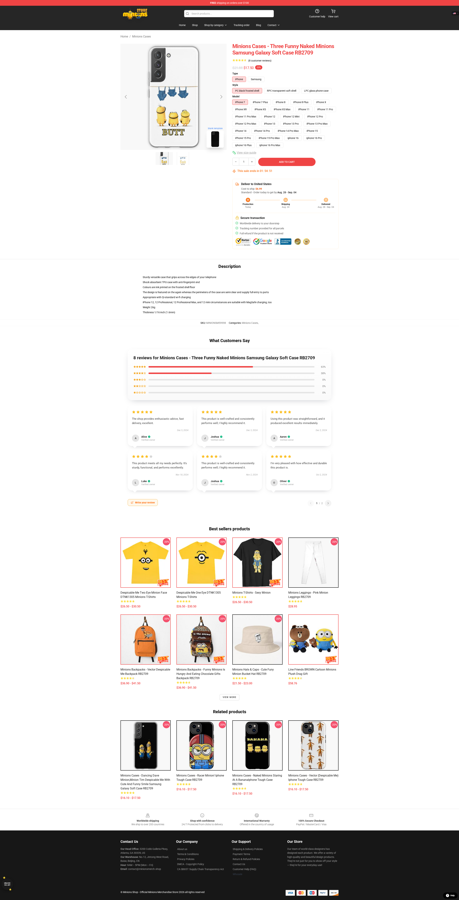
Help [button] (452, 895)
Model (236, 96)
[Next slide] (221, 97)
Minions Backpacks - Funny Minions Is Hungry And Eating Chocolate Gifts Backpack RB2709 (200, 674)
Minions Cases (141, 36)
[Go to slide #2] (182, 158)
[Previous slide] (126, 97)
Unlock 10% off (7, 884)
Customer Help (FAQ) (244, 869)
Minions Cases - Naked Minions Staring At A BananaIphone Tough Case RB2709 (257, 780)
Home (124, 36)
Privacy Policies (185, 859)
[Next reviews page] (328, 503)
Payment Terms (241, 854)
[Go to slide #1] (164, 158)
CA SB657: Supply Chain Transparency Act (200, 869)
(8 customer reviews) (259, 60)
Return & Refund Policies (246, 859)
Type (235, 73)
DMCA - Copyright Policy (190, 864)
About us (182, 849)
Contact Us (239, 864)
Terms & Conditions (188, 854)
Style (235, 85)
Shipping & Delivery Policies (248, 849)
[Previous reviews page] (310, 503)
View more (229, 697)
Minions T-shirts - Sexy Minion (251, 592)
